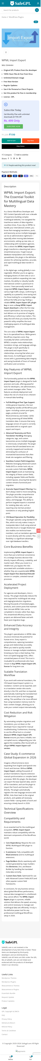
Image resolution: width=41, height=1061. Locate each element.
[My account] (38, 3)
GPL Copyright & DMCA (10, 1011)
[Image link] (10, 942)
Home (4, 17)
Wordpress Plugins (9, 982)
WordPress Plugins (16, 17)
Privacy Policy (7, 1019)
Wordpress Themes (9, 978)
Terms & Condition (9, 1031)
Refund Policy (7, 1027)
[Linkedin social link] (17, 158)
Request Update (8, 997)
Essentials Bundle (8, 993)
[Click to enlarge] (6, 52)
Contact (5, 1034)
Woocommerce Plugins (10, 989)
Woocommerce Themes (10, 986)
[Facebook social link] (8, 158)
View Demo (20, 146)
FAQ (3, 1015)
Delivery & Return (8, 1023)
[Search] (37, 10)
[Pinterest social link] (14, 158)
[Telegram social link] (19, 158)
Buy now (30, 141)
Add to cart (11, 141)
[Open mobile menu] (3, 3)
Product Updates (8, 1001)
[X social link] (11, 158)
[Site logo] (20, 3)
